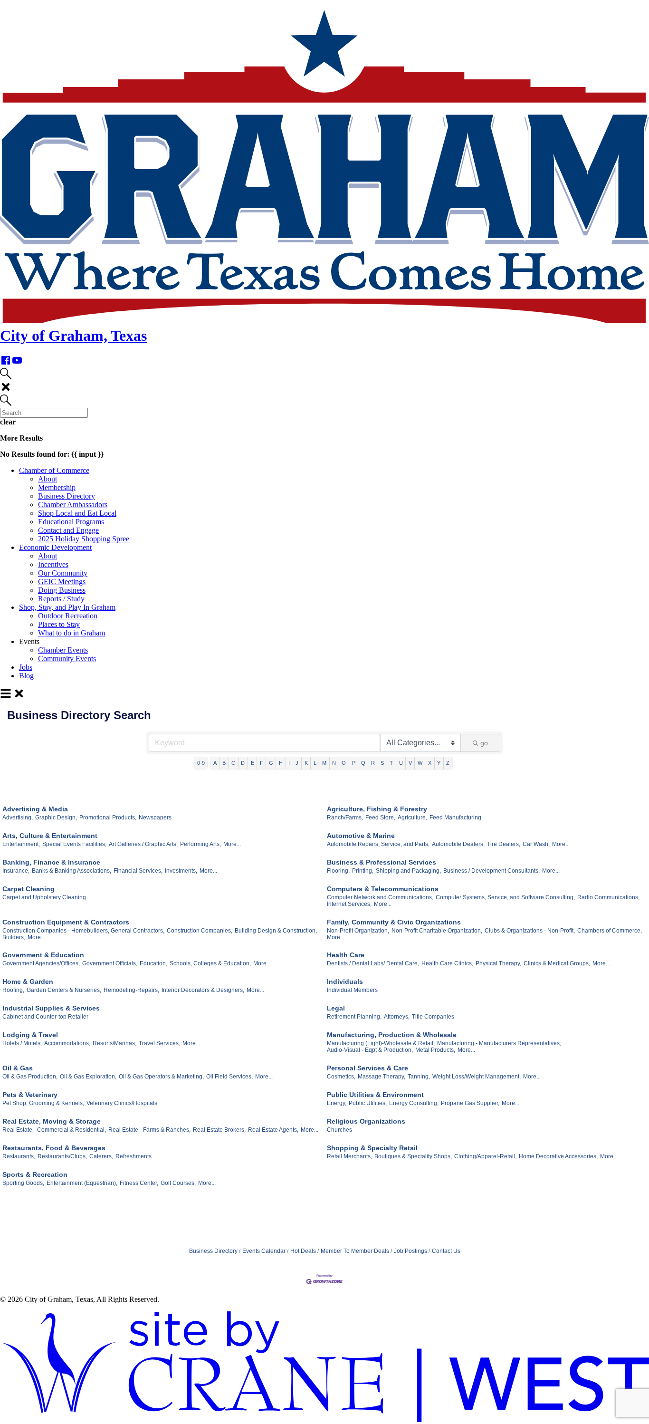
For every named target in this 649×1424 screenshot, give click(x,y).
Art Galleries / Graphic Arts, (143, 844)
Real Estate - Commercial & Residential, (54, 1129)
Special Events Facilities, (74, 844)
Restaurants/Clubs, (62, 1156)
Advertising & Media (35, 809)
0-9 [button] (201, 763)
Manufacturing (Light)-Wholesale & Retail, (381, 1043)
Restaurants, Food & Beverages (53, 1148)
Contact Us (446, 1251)
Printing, (362, 870)
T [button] (391, 763)
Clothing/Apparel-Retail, (485, 1156)
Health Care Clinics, (447, 963)
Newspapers (155, 817)
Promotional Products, (107, 817)
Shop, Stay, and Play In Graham (67, 607)
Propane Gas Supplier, (470, 1103)
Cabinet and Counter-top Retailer (45, 1016)
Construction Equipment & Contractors (65, 922)
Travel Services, (159, 1043)
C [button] (233, 763)
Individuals (345, 981)
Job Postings (410, 1251)
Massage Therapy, (381, 1076)
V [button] (410, 763)
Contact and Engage (68, 530)
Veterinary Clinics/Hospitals (121, 1103)
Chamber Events (63, 650)
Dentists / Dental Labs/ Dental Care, (373, 963)
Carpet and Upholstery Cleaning (44, 897)
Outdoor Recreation (67, 616)
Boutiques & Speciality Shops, (413, 1156)
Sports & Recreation (34, 1174)
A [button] (215, 763)
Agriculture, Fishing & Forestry (377, 809)
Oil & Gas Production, (29, 1076)
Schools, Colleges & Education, (210, 963)
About (47, 479)
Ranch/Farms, (345, 817)
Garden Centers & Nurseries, (64, 990)
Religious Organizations (366, 1121)
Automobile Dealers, (458, 844)
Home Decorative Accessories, (558, 1156)
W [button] (420, 763)
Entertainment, (21, 844)
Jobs (25, 667)
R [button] (373, 763)
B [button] (224, 763)
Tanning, (419, 1076)
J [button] (297, 763)
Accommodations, (67, 1043)
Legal (336, 1008)
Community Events (67, 658)
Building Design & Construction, (276, 930)
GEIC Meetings (62, 581)
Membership (57, 487)
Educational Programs (71, 522)
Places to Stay (59, 624)
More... (232, 844)
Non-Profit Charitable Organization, (436, 930)
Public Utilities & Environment (375, 1094)
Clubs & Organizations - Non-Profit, (530, 930)
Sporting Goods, (23, 1183)
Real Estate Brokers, (219, 1129)
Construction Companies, (199, 930)
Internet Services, (349, 904)
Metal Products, (435, 1050)
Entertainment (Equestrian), (82, 1183)
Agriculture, (412, 817)
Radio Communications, (608, 897)
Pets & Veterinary (29, 1094)
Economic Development (55, 547)
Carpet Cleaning (28, 889)
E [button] (252, 763)
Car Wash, (536, 844)
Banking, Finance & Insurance (51, 862)
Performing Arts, (200, 844)
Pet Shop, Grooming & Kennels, (43, 1103)
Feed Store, (380, 817)
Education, (153, 963)
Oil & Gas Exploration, (88, 1076)
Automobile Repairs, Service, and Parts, (378, 844)
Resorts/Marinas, (114, 1043)
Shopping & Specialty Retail (372, 1148)
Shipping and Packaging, (408, 870)
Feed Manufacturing (455, 817)
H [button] (281, 763)
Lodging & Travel (30, 1035)
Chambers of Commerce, (609, 930)
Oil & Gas (17, 1068)
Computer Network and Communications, (380, 897)
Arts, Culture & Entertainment (49, 835)
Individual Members (352, 990)
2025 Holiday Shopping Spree (83, 539)
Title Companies (433, 1016)
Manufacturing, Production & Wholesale (392, 1035)
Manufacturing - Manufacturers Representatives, (499, 1043)
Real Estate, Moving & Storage (51, 1121)
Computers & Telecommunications (383, 889)
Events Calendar (264, 1251)
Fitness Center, (139, 1183)
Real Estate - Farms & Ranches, (149, 1129)
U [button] (401, 763)
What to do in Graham (71, 633)
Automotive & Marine (361, 835)
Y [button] (438, 763)
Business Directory (66, 496)
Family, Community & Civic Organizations (394, 922)
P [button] (353, 763)
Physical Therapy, (498, 963)
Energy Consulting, (414, 1103)
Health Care (345, 955)
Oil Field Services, (229, 1076)
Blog (26, 676)
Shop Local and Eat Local (77, 513)
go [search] (484, 743)
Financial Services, (138, 870)
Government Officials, (109, 963)
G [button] (271, 763)
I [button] (289, 763)
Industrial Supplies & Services (51, 1008)
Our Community (62, 573)
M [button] (324, 763)
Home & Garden (27, 981)
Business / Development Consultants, (491, 870)
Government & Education (43, 955)
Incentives (53, 564)
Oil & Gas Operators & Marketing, (161, 1076)
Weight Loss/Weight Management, (476, 1076)
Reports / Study (61, 599)
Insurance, (15, 870)
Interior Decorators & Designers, (203, 990)
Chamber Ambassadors (72, 504)
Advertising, (17, 817)
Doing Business (62, 590)
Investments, (181, 870)
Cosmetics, (341, 1076)
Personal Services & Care (367, 1068)
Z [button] (447, 763)
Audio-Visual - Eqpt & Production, (370, 1050)
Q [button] (363, 763)
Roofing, (13, 990)
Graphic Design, (56, 817)
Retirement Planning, (354, 1016)
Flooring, (338, 870)
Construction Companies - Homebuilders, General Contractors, (83, 930)
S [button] (382, 763)
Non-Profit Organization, (358, 930)
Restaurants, (18, 1156)
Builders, (13, 937)
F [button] (261, 763)
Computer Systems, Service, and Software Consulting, (505, 897)
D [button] (243, 763)
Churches (339, 1129)
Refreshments (133, 1156)
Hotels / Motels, (22, 1043)
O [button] (344, 763)
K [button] (306, 763)
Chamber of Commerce (54, 470)
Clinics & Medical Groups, (557, 963)
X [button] (429, 763)
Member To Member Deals (355, 1251)
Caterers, (101, 1156)
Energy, (336, 1103)
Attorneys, (397, 1016)
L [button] (315, 763)
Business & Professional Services (381, 862)
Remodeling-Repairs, (131, 990)
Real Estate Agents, (273, 1129)
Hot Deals (303, 1251)
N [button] (334, 763)
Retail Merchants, (349, 1156)
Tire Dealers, (503, 844)
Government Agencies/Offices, (41, 963)
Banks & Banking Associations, (71, 870)
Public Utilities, (368, 1103)
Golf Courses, (178, 1183)
